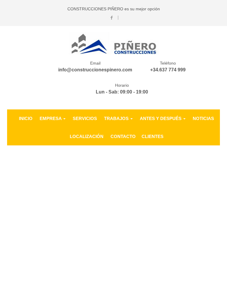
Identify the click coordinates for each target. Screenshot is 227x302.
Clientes (152, 136)
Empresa (51, 118)
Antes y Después (161, 118)
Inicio (26, 118)
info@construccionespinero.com (95, 69)
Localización (86, 136)
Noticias (203, 118)
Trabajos (117, 118)
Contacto (123, 136)
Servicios (85, 118)
